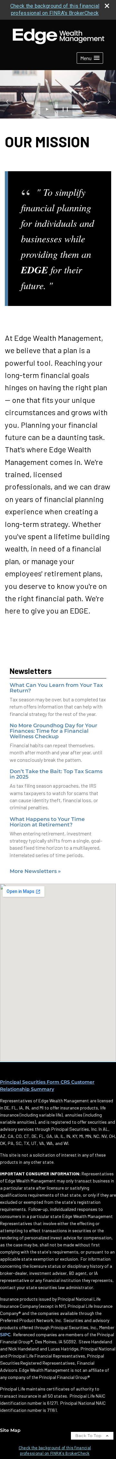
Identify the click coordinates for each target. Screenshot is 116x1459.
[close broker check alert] (107, 5)
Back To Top (89, 1435)
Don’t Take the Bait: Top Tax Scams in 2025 (56, 774)
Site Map (10, 1430)
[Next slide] (109, 101)
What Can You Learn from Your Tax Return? (56, 688)
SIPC (5, 1335)
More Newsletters (35, 871)
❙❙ (65, 109)
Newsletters (31, 671)
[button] (90, 58)
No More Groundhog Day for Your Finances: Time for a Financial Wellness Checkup (53, 731)
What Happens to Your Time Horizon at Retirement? (47, 822)
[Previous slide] (7, 101)
